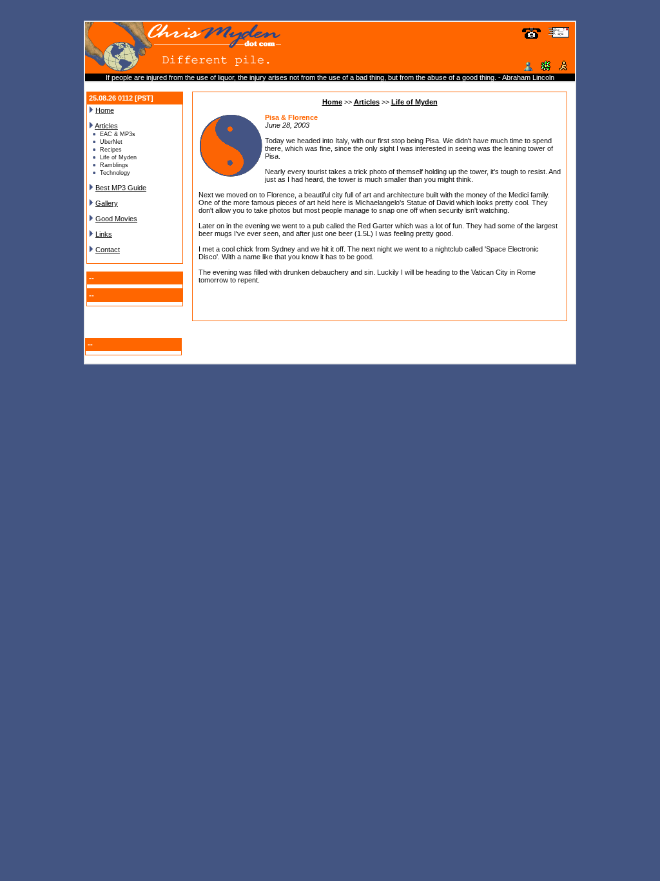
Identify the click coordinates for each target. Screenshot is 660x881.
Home (104, 110)
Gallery (106, 203)
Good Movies (116, 219)
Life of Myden (414, 102)
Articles (106, 126)
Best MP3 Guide (120, 188)
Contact (107, 249)
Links (103, 234)
